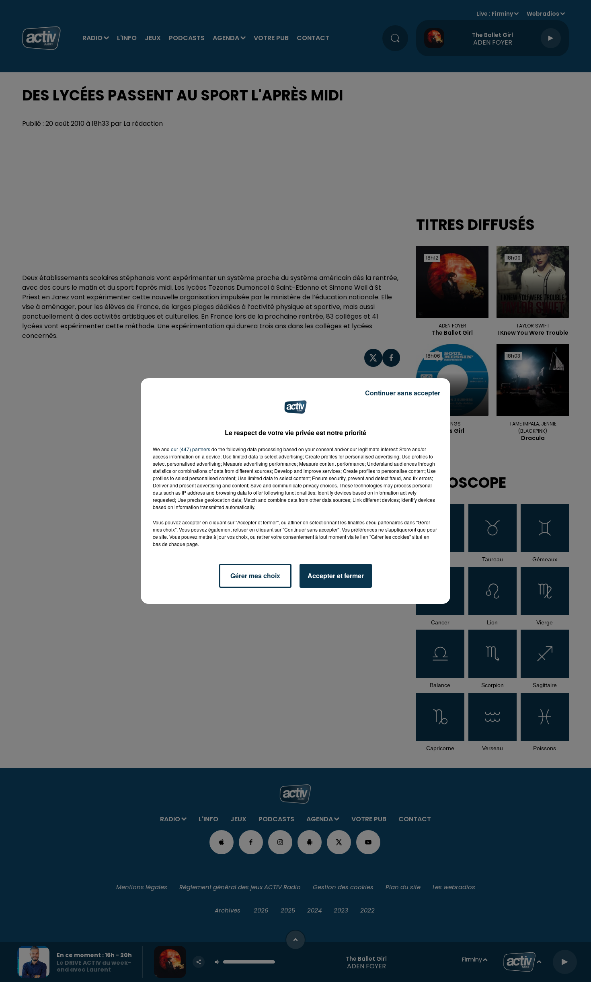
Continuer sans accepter (402, 392)
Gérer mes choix (255, 575)
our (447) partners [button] (190, 449)
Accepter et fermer (336, 575)
